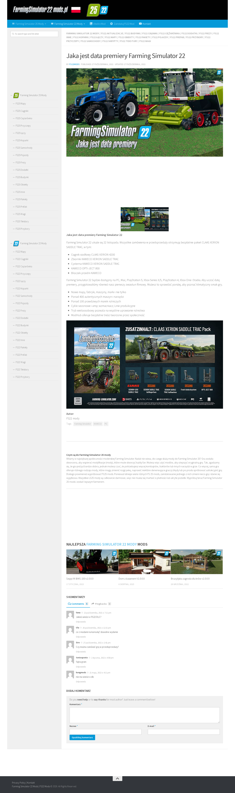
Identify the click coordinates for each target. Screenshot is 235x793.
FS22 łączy (96, 37)
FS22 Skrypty (110, 41)
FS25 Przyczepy (23, 125)
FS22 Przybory (194, 37)
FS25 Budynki (22, 177)
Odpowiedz (81, 621)
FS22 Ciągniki (149, 33)
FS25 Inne (20, 191)
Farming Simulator (82, 423)
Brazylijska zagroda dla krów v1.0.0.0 (190, 578)
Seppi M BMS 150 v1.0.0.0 (79, 578)
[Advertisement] (144, 181)
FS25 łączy (21, 133)
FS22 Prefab (177, 37)
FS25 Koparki (22, 140)
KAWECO (98, 423)
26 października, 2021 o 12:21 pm (97, 627)
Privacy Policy (19, 782)
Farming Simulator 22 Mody (82, 33)
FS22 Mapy (111, 37)
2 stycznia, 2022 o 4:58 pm (102, 657)
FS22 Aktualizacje (112, 33)
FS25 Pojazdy (22, 155)
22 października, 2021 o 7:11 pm (97, 612)
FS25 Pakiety (21, 199)
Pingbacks (102, 603)
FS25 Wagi (21, 214)
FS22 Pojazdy (160, 37)
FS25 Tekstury (22, 221)
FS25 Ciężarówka (24, 118)
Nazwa (74, 726)
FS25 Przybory (23, 228)
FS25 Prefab (21, 206)
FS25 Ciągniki (22, 110)
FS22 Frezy (205, 33)
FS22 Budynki (132, 33)
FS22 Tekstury (128, 41)
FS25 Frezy (21, 162)
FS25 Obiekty (22, 184)
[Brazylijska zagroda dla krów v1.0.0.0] (197, 561)
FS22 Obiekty (126, 37)
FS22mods (74, 64)
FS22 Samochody (91, 41)
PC (106, 423)
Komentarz (76, 704)
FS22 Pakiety (143, 37)
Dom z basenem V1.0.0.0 (131, 578)
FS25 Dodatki (22, 169)
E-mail (152, 726)
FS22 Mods (45, 786)
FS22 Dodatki (189, 33)
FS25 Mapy (21, 103)
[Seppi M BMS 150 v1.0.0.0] (92, 561)
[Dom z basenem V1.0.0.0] (144, 561)
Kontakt (31, 782)
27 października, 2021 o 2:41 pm (97, 642)
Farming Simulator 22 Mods (25, 786)
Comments (79, 603)
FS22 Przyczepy (23, 273)
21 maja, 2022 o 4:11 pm (100, 672)
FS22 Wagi (145, 41)
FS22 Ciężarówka (169, 33)
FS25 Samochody (24, 147)
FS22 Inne (20, 340)
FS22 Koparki (81, 37)
